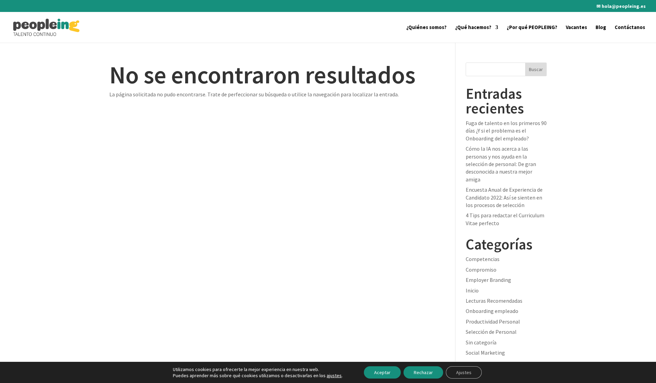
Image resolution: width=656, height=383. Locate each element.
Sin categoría (481, 342)
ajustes (334, 375)
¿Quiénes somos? (426, 27)
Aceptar (382, 372)
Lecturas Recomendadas (494, 300)
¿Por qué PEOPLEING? (532, 27)
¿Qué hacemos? (473, 27)
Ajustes (464, 372)
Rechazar (423, 372)
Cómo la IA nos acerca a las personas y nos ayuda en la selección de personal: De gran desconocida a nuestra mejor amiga (501, 164)
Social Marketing (485, 352)
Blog (601, 27)
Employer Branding (488, 279)
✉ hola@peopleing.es (621, 6)
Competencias (483, 259)
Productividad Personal (493, 321)
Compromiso (481, 269)
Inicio (472, 290)
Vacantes (576, 27)
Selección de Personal (491, 331)
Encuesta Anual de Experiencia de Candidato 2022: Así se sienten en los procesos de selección (504, 197)
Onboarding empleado (492, 310)
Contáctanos (630, 27)
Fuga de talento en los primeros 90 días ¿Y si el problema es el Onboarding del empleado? (506, 131)
